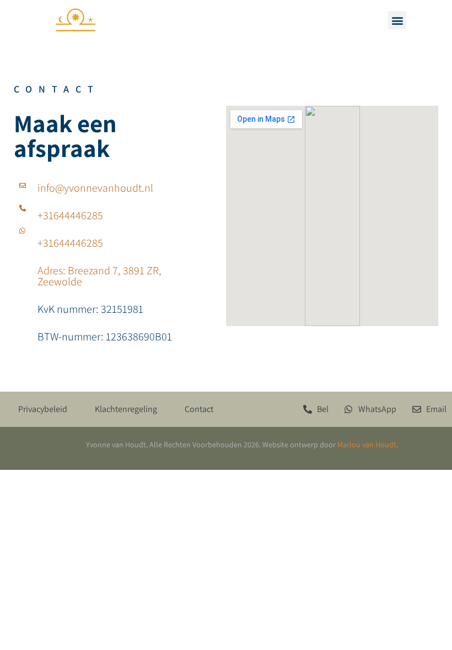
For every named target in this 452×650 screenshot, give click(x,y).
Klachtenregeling (126, 409)
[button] (397, 20)
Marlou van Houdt (366, 444)
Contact (199, 409)
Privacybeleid (42, 409)
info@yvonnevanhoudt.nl (95, 188)
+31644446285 (70, 215)
